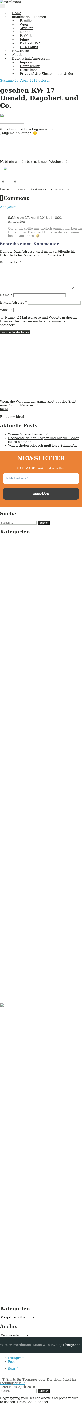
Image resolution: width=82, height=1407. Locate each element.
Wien (24, 24)
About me (19, 55)
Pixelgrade (71, 1345)
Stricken (26, 28)
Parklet (25, 36)
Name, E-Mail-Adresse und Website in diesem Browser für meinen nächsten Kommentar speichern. (38, 321)
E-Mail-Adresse (13, 302)
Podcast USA (30, 43)
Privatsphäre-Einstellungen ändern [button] (48, 74)
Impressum (29, 62)
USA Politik (29, 47)
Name (6, 295)
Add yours (8, 207)
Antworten (16, 221)
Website (6, 310)
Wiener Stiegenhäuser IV (28, 434)
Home (16, 13)
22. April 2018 (57, 155)
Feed (12, 1362)
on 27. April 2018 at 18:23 (41, 218)
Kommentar (10, 262)
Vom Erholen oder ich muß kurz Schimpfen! (43, 445)
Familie (26, 21)
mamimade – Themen (29, 17)
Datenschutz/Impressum (31, 58)
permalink (61, 189)
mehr (4, 409)
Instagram (16, 1358)
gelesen (44, 80)
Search (13, 1369)
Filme (24, 39)
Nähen (25, 32)
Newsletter (20, 51)
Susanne (7, 80)
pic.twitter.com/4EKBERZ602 (31, 148)
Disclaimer (28, 70)
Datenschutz (30, 66)
